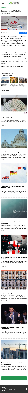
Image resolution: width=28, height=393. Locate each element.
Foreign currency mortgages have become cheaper (13, 293)
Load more (14, 378)
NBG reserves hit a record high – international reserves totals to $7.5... (13, 222)
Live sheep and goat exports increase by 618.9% (14, 86)
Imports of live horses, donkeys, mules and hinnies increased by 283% (22, 86)
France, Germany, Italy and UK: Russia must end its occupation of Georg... (12, 187)
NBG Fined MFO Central (6, 117)
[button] (24, 74)
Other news (5, 90)
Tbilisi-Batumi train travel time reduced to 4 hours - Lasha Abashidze (13, 328)
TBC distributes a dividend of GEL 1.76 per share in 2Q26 (13, 152)
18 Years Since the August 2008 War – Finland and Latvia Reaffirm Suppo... (14, 258)
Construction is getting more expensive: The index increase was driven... (5, 86)
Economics (4, 7)
